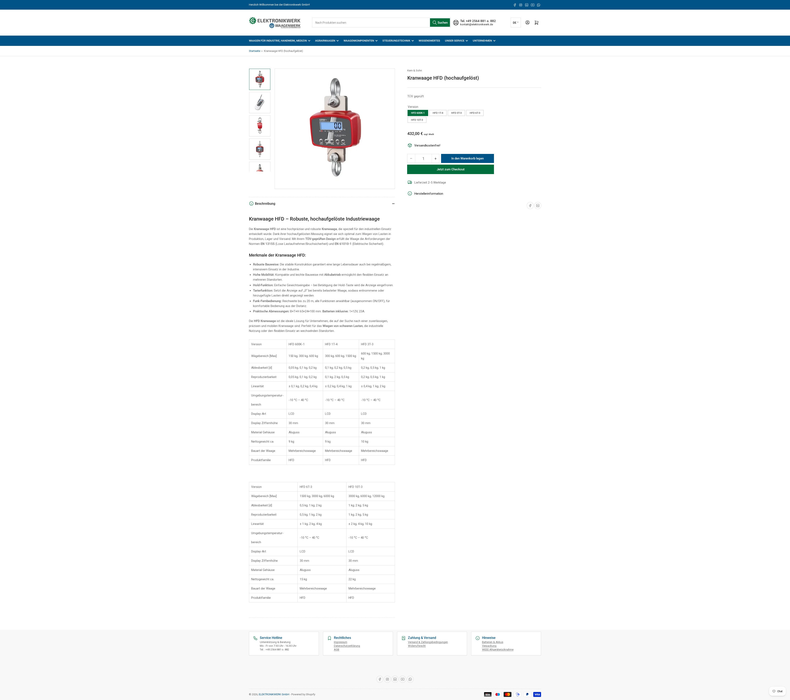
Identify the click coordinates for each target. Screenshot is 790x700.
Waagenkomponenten (359, 40)
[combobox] (381, 22)
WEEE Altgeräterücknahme (498, 649)
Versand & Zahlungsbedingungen (428, 642)
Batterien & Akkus (492, 642)
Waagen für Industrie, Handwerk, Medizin (278, 40)
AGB (336, 649)
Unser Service (454, 40)
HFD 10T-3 (417, 119)
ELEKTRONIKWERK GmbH (274, 694)
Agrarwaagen (325, 40)
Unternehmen (482, 40)
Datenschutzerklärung (347, 645)
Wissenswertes (429, 40)
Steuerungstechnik (396, 40)
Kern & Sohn (414, 70)
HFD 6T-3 (475, 112)
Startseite (254, 50)
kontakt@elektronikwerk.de (476, 24)
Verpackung (489, 645)
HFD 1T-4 (438, 112)
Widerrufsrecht (417, 645)
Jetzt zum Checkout (451, 169)
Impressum (340, 642)
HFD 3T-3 (456, 112)
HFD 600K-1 (418, 112)
